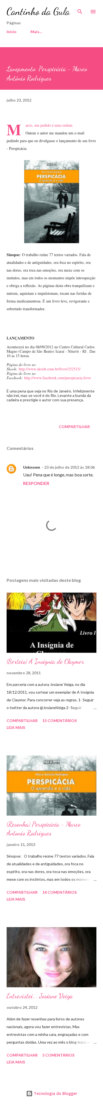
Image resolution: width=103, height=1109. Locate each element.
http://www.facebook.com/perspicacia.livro (57, 377)
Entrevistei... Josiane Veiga (40, 996)
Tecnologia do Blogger (55, 1093)
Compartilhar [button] (74, 426)
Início (11, 31)
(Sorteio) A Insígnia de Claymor (45, 661)
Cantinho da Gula (38, 11)
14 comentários (59, 892)
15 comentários (59, 720)
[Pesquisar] (80, 10)
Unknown (31, 467)
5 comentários (58, 1055)
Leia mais (16, 727)
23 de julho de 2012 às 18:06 (69, 467)
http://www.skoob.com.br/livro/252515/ (49, 369)
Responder (36, 483)
